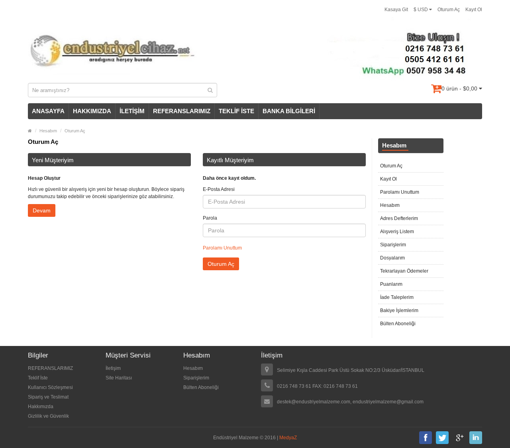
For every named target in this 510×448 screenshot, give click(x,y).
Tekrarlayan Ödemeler (404, 271)
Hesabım (48, 130)
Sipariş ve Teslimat (48, 397)
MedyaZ (288, 437)
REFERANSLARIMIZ (181, 111)
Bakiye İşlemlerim (399, 310)
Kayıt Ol (473, 9)
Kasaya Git (396, 9)
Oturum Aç (448, 9)
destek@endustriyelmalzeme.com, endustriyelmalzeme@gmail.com (350, 402)
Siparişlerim (393, 245)
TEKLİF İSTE (236, 111)
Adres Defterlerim (399, 218)
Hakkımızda (40, 406)
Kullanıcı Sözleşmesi (50, 387)
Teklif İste (38, 378)
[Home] (30, 130)
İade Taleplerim (397, 297)
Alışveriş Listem (397, 231)
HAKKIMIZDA (92, 111)
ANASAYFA (48, 111)
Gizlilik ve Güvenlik (48, 416)
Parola (210, 218)
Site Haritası (119, 378)
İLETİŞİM (132, 111)
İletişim (113, 368)
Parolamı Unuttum (222, 248)
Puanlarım (391, 284)
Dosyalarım (392, 258)
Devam (42, 210)
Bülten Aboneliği (398, 323)
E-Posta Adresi (219, 189)
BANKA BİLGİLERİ (289, 111)
